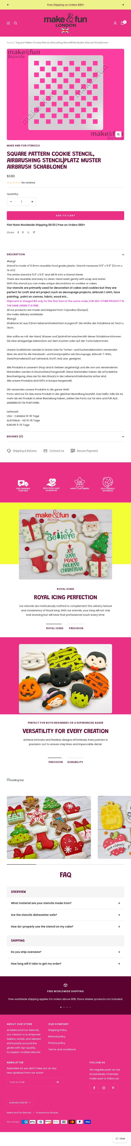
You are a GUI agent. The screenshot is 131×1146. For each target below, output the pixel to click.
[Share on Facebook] (18, 232)
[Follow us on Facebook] (94, 1088)
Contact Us (56, 450)
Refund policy (56, 1036)
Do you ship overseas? (26, 952)
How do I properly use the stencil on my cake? (42, 926)
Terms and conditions (62, 1049)
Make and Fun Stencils (23, 145)
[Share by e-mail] (34, 232)
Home (10, 42)
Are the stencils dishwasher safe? (34, 915)
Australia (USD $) (18, 1102)
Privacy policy (56, 1043)
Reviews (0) (15, 436)
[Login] (115, 23)
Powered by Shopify (47, 1112)
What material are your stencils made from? (41, 903)
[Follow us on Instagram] (103, 1088)
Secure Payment (87, 450)
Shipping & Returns (25, 450)
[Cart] (122, 23)
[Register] (57, 1082)
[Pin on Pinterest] (23, 232)
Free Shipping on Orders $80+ (65, 4)
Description (16, 254)
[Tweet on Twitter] (28, 232)
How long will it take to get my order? (36, 963)
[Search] (15, 23)
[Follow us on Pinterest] (113, 1088)
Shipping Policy (57, 1030)
